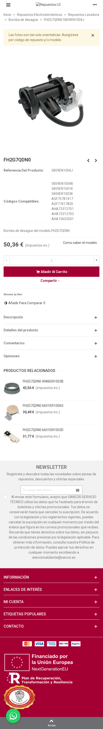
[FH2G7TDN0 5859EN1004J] (95, 160)
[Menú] (8, 4)
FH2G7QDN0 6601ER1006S (43, 406)
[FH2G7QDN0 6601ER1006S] (12, 412)
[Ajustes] (94, 4)
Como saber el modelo (80, 243)
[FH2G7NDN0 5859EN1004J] (88, 160)
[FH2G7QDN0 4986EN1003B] (12, 388)
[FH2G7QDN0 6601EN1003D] (12, 437)
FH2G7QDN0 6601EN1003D (43, 430)
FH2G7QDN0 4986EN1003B (43, 381)
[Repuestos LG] (51, 4)
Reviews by (13, 294)
